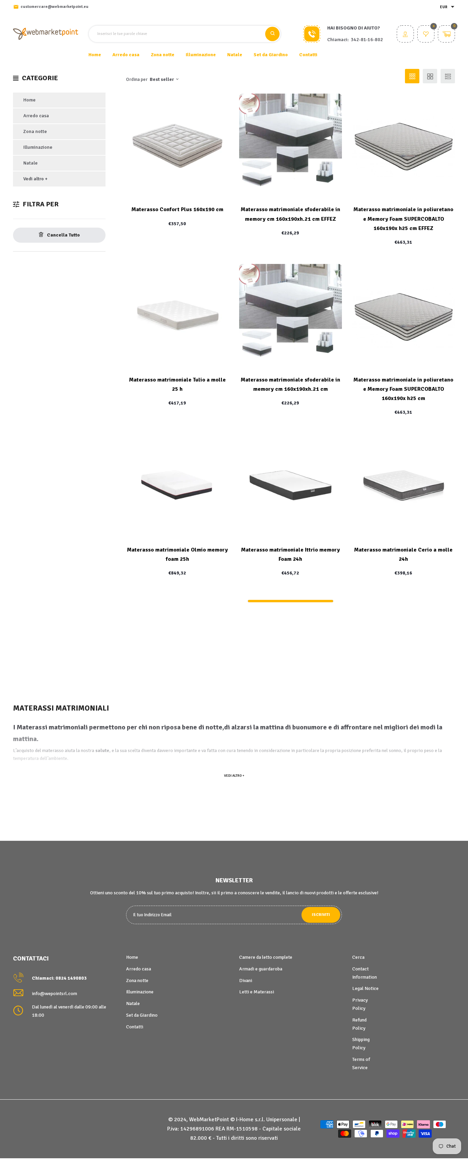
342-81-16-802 (367, 40)
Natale (30, 163)
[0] (425, 35)
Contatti (308, 55)
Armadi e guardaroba (260, 969)
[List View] (448, 76)
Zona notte (35, 131)
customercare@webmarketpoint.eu (54, 6)
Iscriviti (321, 914)
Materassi (32, 727)
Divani (245, 980)
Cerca (358, 957)
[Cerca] (272, 34)
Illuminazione (37, 147)
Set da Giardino (142, 1015)
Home (94, 55)
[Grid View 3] (412, 76)
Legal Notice (365, 988)
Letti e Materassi (256, 992)
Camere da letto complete (265, 957)
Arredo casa (36, 116)
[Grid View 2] (430, 76)
